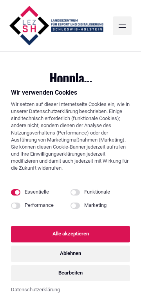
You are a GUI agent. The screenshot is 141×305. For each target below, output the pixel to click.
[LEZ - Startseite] (56, 25)
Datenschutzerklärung (35, 290)
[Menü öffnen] (122, 25)
